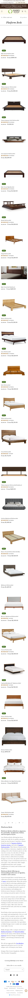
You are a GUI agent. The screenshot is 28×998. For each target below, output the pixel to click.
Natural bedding (19, 931)
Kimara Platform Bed (6, 318)
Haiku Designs (13, 986)
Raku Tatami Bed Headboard (8, 287)
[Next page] (22, 822)
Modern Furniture (6, 931)
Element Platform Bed (6, 749)
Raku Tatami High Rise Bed (7, 187)
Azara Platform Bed (6, 351)
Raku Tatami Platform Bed (7, 53)
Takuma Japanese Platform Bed (8, 87)
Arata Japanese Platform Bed (8, 153)
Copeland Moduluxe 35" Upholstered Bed (11, 683)
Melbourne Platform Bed (7, 585)
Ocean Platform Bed (6, 451)
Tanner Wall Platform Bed (7, 812)
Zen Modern (20, 943)
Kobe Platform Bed (5, 385)
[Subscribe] (22, 969)
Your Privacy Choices (15, 994)
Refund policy (12, 988)
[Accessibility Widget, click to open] (26, 990)
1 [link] (5, 822)
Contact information (11, 992)
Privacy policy (20, 988)
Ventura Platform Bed (6, 716)
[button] (1, 11)
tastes (4, 881)
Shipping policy (19, 990)
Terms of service (10, 990)
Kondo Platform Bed (6, 220)
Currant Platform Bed (6, 649)
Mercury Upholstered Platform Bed (9, 616)
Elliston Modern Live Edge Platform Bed (11, 781)
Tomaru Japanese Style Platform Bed (10, 120)
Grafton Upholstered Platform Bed (9, 518)
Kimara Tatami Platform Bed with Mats (10, 551)
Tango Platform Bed (6, 253)
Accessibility (20, 992)
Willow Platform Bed (6, 418)
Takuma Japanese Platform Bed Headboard (11, 485)
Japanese (3, 935)
